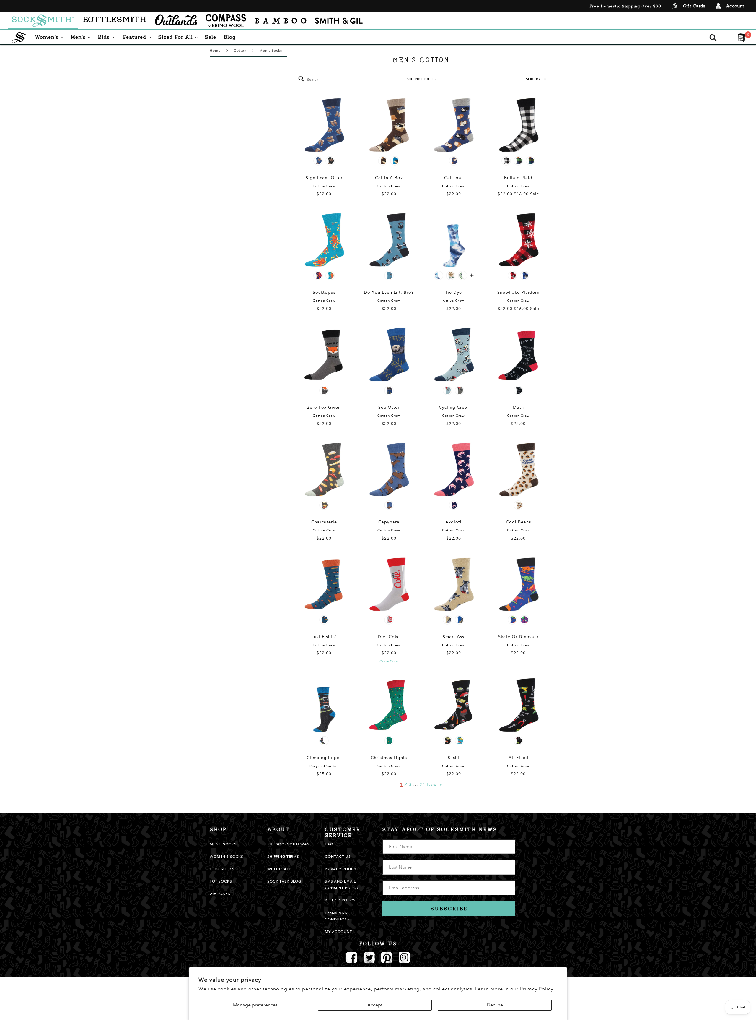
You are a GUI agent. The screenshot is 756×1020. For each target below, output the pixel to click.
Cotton (240, 50)
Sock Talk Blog (284, 881)
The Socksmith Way (288, 844)
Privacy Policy (340, 869)
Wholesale (279, 869)
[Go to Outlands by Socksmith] (176, 21)
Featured (138, 37)
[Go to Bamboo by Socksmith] (280, 21)
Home (215, 50)
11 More (472, 276)
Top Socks (221, 881)
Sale (210, 37)
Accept (374, 1005)
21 (423, 784)
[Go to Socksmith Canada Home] (43, 21)
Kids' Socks (222, 869)
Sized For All (179, 37)
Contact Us (338, 856)
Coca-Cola (388, 661)
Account (735, 6)
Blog (230, 37)
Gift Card (220, 893)
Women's (50, 37)
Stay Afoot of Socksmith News (439, 829)
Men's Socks (270, 50)
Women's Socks (226, 856)
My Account (338, 931)
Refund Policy (340, 900)
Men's (82, 37)
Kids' (108, 37)
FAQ (329, 844)
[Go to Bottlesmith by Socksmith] (114, 21)
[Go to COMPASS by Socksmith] (226, 21)
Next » (434, 784)
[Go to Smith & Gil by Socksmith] (339, 21)
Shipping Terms (283, 856)
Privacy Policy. (537, 989)
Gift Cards (694, 6)
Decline (495, 1005)
